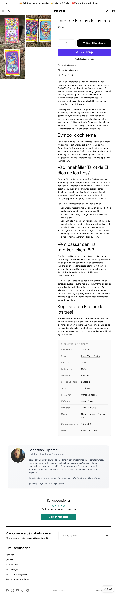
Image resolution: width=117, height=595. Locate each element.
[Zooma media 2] (38, 31)
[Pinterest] (27, 590)
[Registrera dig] (107, 536)
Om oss (9, 559)
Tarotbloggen (12, 569)
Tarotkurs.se (67, 469)
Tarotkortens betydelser (17, 574)
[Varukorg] (113, 11)
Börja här (10, 554)
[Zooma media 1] (12, 31)
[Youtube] (17, 590)
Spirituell (85, 388)
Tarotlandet (61, 590)
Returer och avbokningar (17, 579)
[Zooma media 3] (12, 63)
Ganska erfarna (89, 394)
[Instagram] (12, 590)
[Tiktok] (22, 590)
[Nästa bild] (108, 3)
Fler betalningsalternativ (84, 59)
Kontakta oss (12, 564)
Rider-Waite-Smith (90, 356)
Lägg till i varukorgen (96, 43)
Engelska (85, 381)
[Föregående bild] (7, 3)
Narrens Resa (42, 469)
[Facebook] (7, 590)
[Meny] (3, 11)
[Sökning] (9, 11)
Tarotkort (85, 349)
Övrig (84, 369)
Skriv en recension (58, 516)
